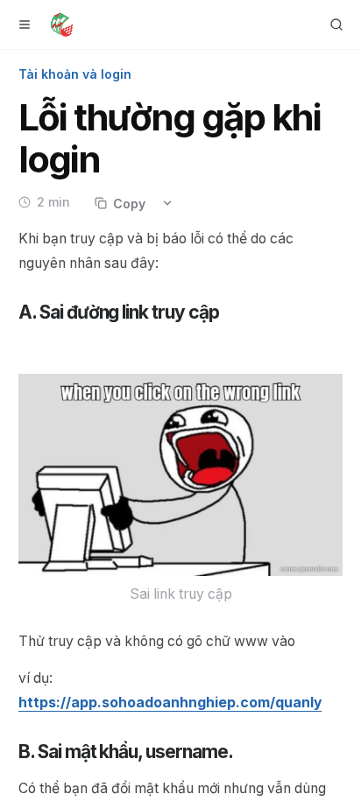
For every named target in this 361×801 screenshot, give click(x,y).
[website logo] (61, 24)
